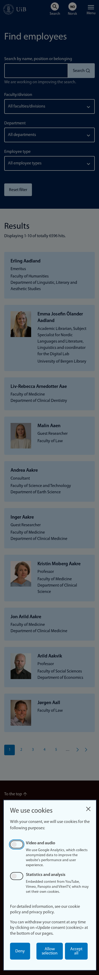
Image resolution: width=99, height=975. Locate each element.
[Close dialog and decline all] (88, 807)
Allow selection (50, 951)
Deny (20, 951)
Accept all (76, 951)
